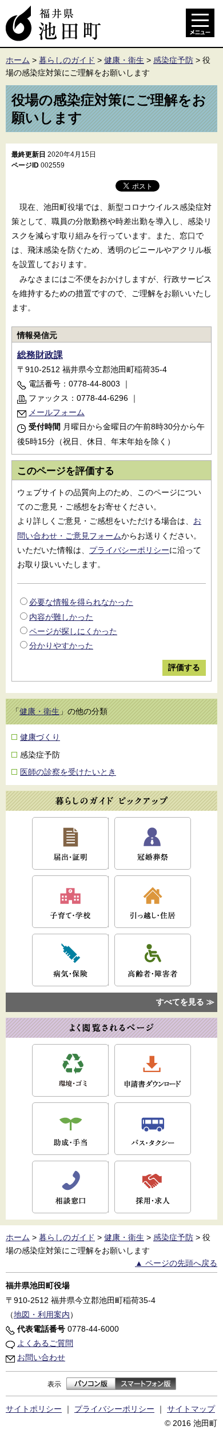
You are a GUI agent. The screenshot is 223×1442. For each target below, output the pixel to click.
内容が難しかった (61, 617)
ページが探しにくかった (73, 631)
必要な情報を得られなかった (81, 602)
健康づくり (40, 737)
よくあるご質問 (45, 1343)
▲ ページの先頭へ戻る (176, 1263)
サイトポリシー (34, 1408)
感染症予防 (173, 60)
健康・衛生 (124, 60)
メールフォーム (57, 412)
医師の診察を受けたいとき (68, 771)
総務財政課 (40, 355)
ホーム (18, 60)
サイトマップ (191, 1408)
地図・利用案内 (42, 1314)
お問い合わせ (41, 1357)
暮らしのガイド (67, 60)
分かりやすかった (61, 645)
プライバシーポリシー (129, 550)
